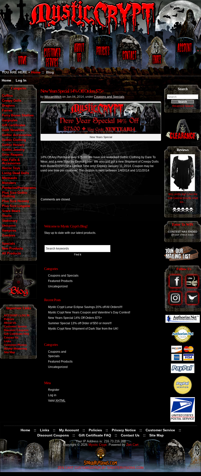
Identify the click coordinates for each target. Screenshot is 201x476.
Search (183, 89)
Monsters (9, 183)
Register (53, 390)
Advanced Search (182, 105)
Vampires (9, 230)
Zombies (8, 235)
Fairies (7, 110)
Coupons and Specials (109, 96)
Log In (21, 80)
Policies (102, 55)
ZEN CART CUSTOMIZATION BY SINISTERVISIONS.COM (101, 468)
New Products (12, 248)
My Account (69, 430)
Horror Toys (11, 168)
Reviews (182, 150)
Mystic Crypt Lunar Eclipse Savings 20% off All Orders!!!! (85, 307)
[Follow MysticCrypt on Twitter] (192, 305)
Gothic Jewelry (13, 150)
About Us (78, 55)
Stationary (9, 221)
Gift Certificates (13, 125)
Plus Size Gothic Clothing (14, 194)
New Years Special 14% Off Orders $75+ (72, 91)
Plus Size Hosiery (15, 201)
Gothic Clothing (14, 140)
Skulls (7, 216)
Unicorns (9, 225)
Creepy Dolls (11, 100)
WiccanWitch (53, 96)
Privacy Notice (124, 430)
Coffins (7, 96)
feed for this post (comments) (61, 208)
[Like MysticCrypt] (192, 288)
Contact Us (128, 55)
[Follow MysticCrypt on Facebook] (175, 288)
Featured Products (60, 281)
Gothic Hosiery (13, 145)
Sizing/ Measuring (15, 348)
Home (21, 55)
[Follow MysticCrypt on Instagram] (175, 305)
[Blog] (18, 297)
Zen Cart (132, 445)
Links (157, 55)
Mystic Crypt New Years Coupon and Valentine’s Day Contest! (89, 312)
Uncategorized (58, 286)
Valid (56, 400)
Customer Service (52, 55)
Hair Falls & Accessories (11, 161)
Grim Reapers (12, 154)
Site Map (9, 352)
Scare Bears (11, 211)
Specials (8, 243)
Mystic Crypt (97, 445)
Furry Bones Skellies (18, 115)
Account (184, 55)
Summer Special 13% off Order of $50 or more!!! (80, 323)
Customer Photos (15, 344)
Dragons (8, 105)
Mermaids (9, 178)
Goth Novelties (13, 130)
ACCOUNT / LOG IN (16, 315)
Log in (52, 395)
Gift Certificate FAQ (16, 333)
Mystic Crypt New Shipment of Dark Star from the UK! (83, 328)
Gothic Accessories (16, 135)
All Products (11, 253)
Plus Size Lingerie (16, 206)
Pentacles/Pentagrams (18, 188)
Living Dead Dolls (15, 173)
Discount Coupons (16, 330)
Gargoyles (9, 120)
